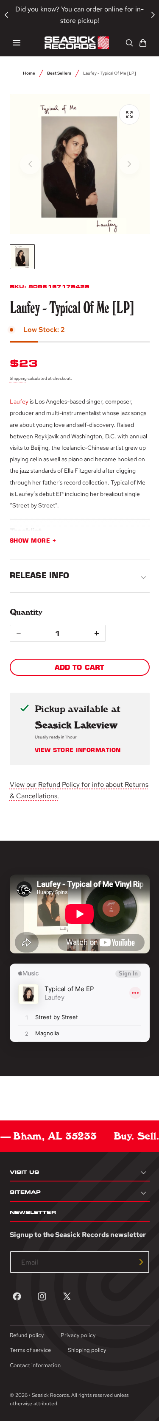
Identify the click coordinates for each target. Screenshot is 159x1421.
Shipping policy (87, 1350)
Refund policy (27, 1335)
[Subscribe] (141, 1262)
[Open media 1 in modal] (129, 114)
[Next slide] (129, 164)
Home (29, 73)
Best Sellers (59, 73)
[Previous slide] (30, 164)
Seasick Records (50, 1395)
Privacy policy (78, 1335)
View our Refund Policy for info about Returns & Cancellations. (79, 790)
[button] (16, 43)
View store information (78, 750)
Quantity (26, 612)
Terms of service (30, 1350)
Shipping (18, 378)
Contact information (35, 1365)
